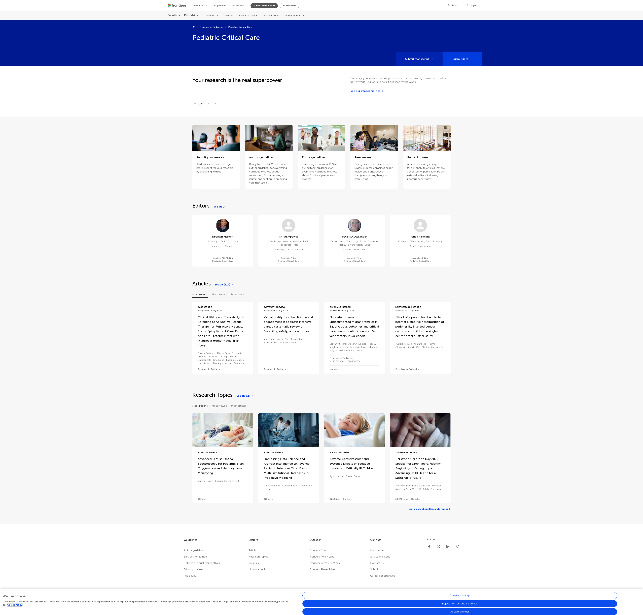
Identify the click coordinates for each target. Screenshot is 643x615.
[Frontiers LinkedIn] (448, 547)
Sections (210, 15)
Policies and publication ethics (202, 563)
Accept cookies (459, 611)
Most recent (200, 294)
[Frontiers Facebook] (429, 547)
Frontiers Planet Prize (322, 569)
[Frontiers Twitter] (439, 547)
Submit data (289, 5)
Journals (254, 563)
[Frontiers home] (193, 27)
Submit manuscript (264, 5)
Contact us (377, 563)
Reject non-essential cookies (460, 603)
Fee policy (190, 575)
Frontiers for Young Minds (324, 563)
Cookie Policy (14, 605)
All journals (220, 5)
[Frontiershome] (177, 6)
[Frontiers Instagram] (457, 547)
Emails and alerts (380, 556)
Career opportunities (382, 575)
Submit (374, 569)
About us (198, 5)
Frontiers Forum (318, 550)
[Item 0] (195, 103)
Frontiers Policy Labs (321, 556)
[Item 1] (201, 103)
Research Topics (248, 15)
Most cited (237, 294)
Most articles (238, 405)
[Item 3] (215, 103)
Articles (229, 15)
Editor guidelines (193, 569)
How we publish (258, 569)
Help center (377, 550)
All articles (238, 5)
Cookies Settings (459, 595)
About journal (293, 15)
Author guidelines (194, 550)
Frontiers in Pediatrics (212, 27)
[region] (321, 602)
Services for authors (195, 556)
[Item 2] (208, 103)
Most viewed (219, 294)
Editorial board (271, 15)
